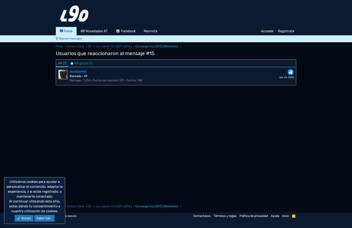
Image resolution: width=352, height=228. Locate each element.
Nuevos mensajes (70, 38)
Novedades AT (97, 31)
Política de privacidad (254, 216)
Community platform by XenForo (176, 224)
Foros (68, 31)
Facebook (128, 31)
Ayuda (275, 216)
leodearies (78, 71)
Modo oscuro (68, 216)
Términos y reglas (225, 216)
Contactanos (202, 216)
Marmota (150, 31)
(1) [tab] (62, 63)
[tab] (81, 63)
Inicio (285, 216)
